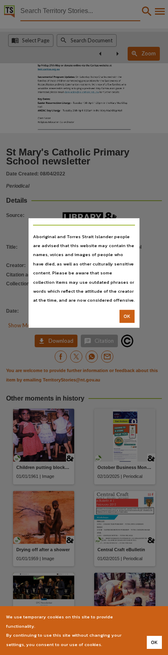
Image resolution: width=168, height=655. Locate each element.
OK (127, 316)
